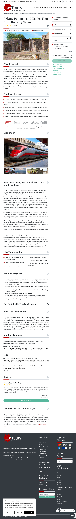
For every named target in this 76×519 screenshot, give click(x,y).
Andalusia (59, 506)
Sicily (58, 499)
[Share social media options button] (48, 25)
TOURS (36, 7)
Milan (58, 492)
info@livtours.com (31, 1)
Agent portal (43, 482)
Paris (58, 478)
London (59, 494)
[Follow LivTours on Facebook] (52, 1)
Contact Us (42, 465)
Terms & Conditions (45, 447)
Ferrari (59, 489)
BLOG (50, 7)
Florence (59, 480)
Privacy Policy (43, 449)
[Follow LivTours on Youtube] (60, 1)
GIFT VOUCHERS (44, 7)
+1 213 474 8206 (21, 1)
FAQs (60, 7)
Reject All (19, 513)
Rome (58, 473)
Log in (40, 471)
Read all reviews (26, 401)
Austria (59, 508)
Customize (10, 513)
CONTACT (65, 7)
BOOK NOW (61, 61)
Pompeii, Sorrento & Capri (15, 14)
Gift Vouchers (43, 442)
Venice (59, 482)
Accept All (29, 513)
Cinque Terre (60, 497)
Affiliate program (44, 485)
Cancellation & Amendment (43, 452)
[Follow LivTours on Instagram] (55, 1)
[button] (57, 19)
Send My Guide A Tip (45, 462)
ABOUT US (55, 7)
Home (5, 14)
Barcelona (60, 485)
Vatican (59, 475)
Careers (41, 460)
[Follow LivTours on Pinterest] (57, 1)
